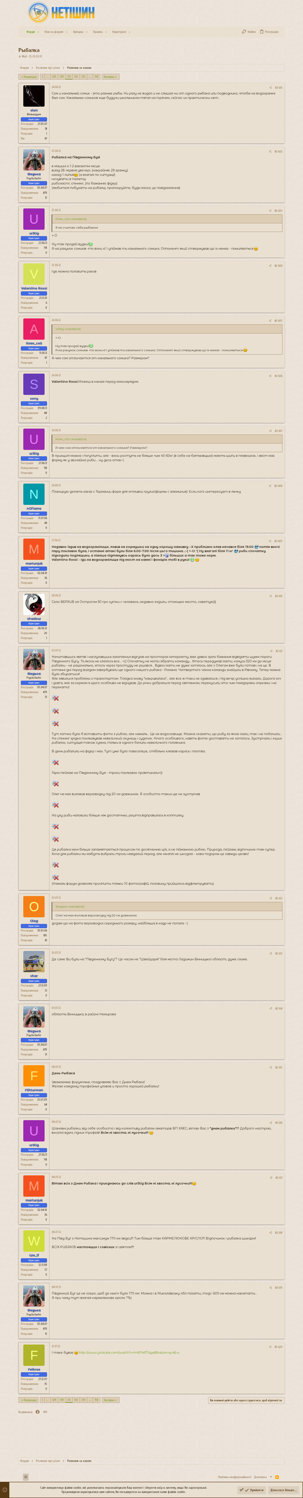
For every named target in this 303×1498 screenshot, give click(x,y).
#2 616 (278, 1122)
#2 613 (278, 953)
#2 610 (278, 596)
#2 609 (278, 541)
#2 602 (278, 151)
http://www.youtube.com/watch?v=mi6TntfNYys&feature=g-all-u (129, 1353)
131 (69, 76)
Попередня (30, 76)
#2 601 (278, 87)
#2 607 (278, 431)
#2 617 (278, 1177)
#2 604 (278, 265)
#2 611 (279, 651)
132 (76, 76)
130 (62, 76)
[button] (38, 32)
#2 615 (278, 1067)
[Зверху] (271, 1477)
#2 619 (278, 1287)
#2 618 (278, 1232)
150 (96, 76)
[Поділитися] (270, 88)
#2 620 (278, 1347)
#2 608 (278, 486)
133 (83, 76)
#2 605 (278, 320)
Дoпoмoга (260, 1477)
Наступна (109, 76)
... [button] (48, 76)
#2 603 (278, 210)
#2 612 (278, 898)
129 (54, 76)
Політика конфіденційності (234, 1477)
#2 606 (278, 376)
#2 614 (278, 1008)
